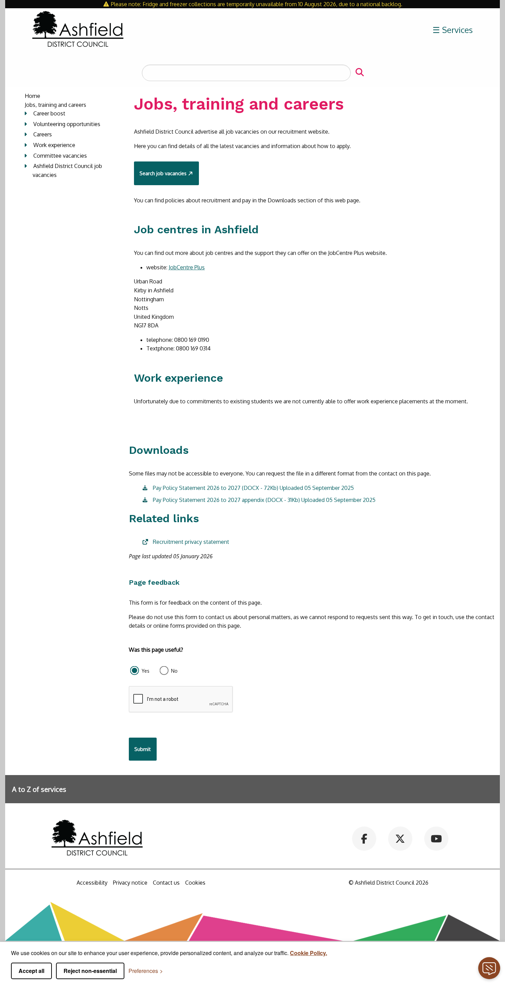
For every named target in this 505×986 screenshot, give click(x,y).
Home (32, 95)
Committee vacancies (60, 155)
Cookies (195, 882)
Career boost (49, 113)
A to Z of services (39, 789)
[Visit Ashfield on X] (400, 838)
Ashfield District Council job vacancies (67, 170)
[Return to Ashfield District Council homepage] (78, 30)
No (174, 671)
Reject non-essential (90, 971)
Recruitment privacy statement (191, 541)
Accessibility (92, 882)
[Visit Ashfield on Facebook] (364, 838)
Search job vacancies (163, 173)
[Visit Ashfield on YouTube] (436, 838)
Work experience (54, 145)
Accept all (31, 971)
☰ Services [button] (453, 29)
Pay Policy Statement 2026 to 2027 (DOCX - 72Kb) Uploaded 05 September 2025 (253, 487)
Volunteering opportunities (66, 124)
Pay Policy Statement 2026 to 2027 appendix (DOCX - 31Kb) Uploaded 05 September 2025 (264, 499)
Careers (42, 134)
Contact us (166, 882)
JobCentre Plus (187, 267)
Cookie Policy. (308, 953)
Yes (145, 671)
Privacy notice (130, 882)
